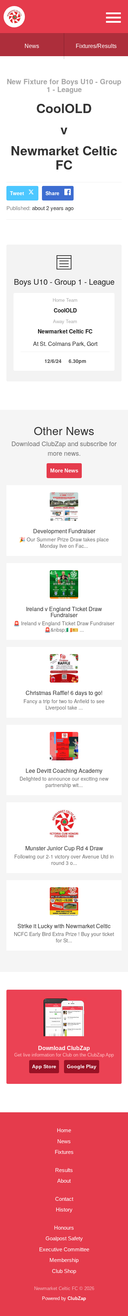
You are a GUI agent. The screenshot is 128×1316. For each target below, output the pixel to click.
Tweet (17, 193)
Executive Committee (64, 1249)
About (64, 1181)
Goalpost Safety (64, 1238)
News (32, 46)
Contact (64, 1199)
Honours (64, 1228)
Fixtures (64, 1152)
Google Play (81, 1066)
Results (64, 1170)
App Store (44, 1066)
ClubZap (77, 1298)
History (64, 1210)
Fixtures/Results (96, 46)
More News (64, 470)
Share (52, 193)
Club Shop (64, 1271)
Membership (64, 1260)
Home (64, 1130)
